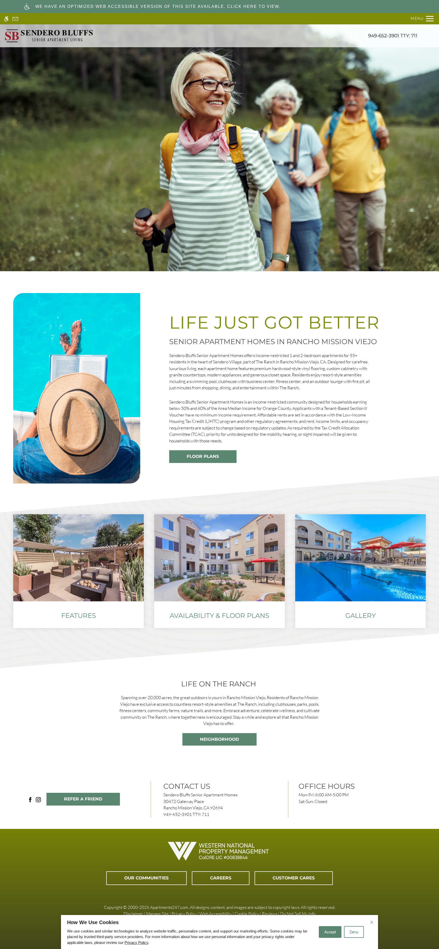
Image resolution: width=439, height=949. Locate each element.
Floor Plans (203, 456)
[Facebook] (30, 799)
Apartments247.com (169, 907)
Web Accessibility (215, 913)
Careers (220, 877)
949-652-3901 (392, 36)
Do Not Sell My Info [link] (298, 913)
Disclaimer (133, 913)
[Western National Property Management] (219, 851)
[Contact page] (15, 18)
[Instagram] (38, 799)
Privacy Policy (184, 913)
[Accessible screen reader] (6, 18)
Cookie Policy (246, 913)
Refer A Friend (83, 798)
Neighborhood (219, 739)
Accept (330, 931)
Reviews (269, 913)
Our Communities (146, 877)
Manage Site (157, 913)
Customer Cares (294, 877)
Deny (354, 931)
